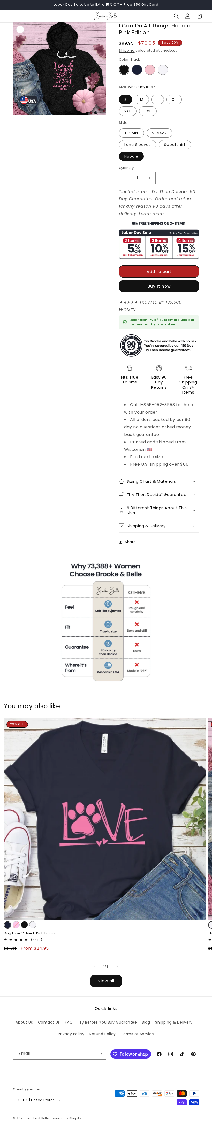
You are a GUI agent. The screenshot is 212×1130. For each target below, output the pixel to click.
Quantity (126, 167)
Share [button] (130, 541)
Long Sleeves (137, 144)
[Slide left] (94, 966)
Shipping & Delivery (173, 1022)
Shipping (127, 50)
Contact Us (49, 1022)
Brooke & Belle (38, 1118)
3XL (148, 111)
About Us (24, 1022)
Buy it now (159, 286)
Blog (146, 1022)
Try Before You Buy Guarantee (107, 1022)
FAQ (69, 1022)
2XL (127, 111)
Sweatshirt (175, 144)
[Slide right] (117, 966)
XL (174, 99)
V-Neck (159, 133)
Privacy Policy (71, 1033)
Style (123, 122)
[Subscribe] (100, 1054)
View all (106, 980)
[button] (11, 16)
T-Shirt (131, 133)
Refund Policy (102, 1033)
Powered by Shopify (65, 1118)
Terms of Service (137, 1033)
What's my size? (141, 86)
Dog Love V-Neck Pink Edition (30, 933)
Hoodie (131, 156)
